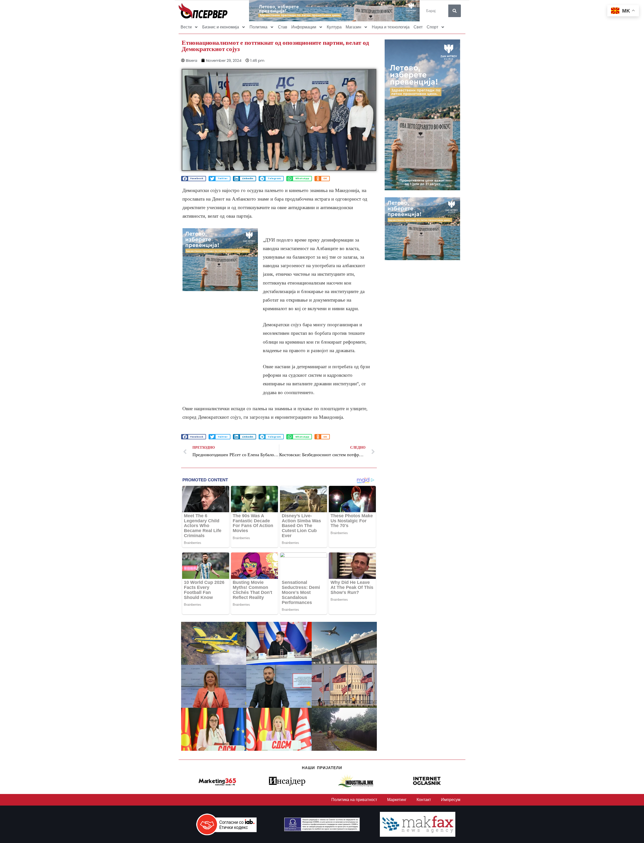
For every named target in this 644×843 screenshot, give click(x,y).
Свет (418, 27)
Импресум (450, 800)
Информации (303, 27)
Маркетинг (397, 800)
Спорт (432, 27)
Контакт (424, 800)
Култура (334, 27)
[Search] (454, 11)
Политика (258, 27)
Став (282, 27)
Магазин (353, 27)
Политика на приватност (354, 800)
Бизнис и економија (220, 27)
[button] (193, 178)
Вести (186, 27)
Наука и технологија (391, 27)
